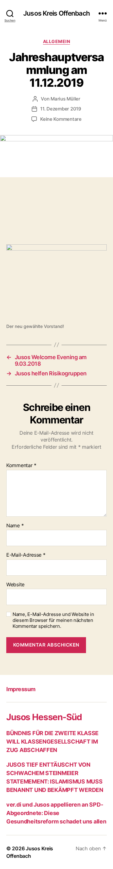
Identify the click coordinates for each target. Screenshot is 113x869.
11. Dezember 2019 (60, 109)
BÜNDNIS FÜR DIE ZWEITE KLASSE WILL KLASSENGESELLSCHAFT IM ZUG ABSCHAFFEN (52, 741)
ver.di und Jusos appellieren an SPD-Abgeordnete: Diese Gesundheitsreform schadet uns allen (56, 813)
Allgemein (56, 41)
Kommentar (21, 465)
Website (15, 585)
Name (15, 526)
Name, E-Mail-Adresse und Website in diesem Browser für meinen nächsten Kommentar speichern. (53, 620)
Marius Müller (65, 99)
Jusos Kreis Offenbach (56, 13)
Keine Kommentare (61, 119)
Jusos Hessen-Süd (44, 717)
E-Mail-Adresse (26, 555)
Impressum (20, 689)
